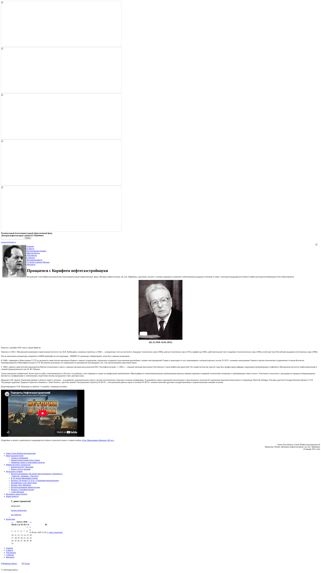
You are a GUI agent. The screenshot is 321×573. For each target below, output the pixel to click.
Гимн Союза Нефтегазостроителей (21, 453)
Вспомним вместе (34, 260)
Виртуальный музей (14, 456)
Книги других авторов (20, 469)
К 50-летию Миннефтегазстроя (24, 478)
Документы (32, 255)
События (31, 258)
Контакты (31, 264)
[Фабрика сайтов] (9, 563)
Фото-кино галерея (14, 471)
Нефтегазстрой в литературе (18, 465)
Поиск (28, 238)
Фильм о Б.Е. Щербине (21, 485)
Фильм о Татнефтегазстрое (22, 489)
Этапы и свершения (19, 458)
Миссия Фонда (33, 253)
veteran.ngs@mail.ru (8, 242)
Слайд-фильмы (17, 492)
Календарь (10, 519)
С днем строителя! (55, 532)
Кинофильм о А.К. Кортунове (24, 483)
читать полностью (19, 510)
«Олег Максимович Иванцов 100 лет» (98, 440)
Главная (30, 246)
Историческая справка (36, 251)
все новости (16, 515)
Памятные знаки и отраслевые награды (28, 462)
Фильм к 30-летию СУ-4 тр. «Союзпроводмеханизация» (35, 480)
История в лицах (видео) (16, 494)
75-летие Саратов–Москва (38, 262)
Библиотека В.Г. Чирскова (22, 467)
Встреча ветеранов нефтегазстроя (25, 487)
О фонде (30, 249)
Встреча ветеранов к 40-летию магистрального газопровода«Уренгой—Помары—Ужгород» (36, 475)
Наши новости (12, 496)
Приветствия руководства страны (25, 460)
